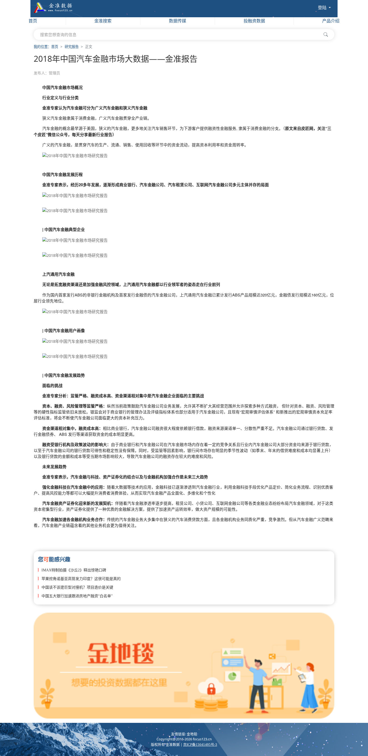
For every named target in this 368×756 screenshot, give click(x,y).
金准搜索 (103, 21)
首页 (33, 21)
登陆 (323, 8)
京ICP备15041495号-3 (200, 745)
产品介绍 (330, 21)
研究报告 (72, 47)
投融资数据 (254, 21)
